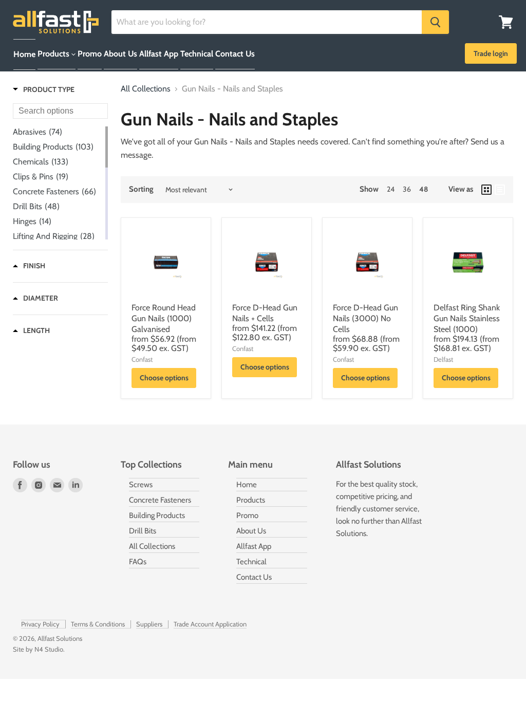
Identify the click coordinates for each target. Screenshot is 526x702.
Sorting (141, 189)
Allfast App (158, 54)
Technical (196, 54)
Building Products (157, 515)
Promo (90, 54)
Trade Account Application (210, 624)
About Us (120, 54)
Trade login (491, 53)
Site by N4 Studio (38, 649)
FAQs (137, 561)
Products (54, 54)
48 (423, 189)
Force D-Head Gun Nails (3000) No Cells (365, 318)
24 (390, 189)
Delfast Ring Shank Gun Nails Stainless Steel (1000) (467, 318)
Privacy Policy (40, 624)
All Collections (146, 89)
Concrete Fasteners (160, 500)
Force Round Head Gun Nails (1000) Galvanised (164, 318)
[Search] (435, 22)
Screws (141, 484)
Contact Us (235, 54)
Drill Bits (142, 530)
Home (24, 54)
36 (407, 189)
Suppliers (149, 624)
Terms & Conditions (98, 624)
